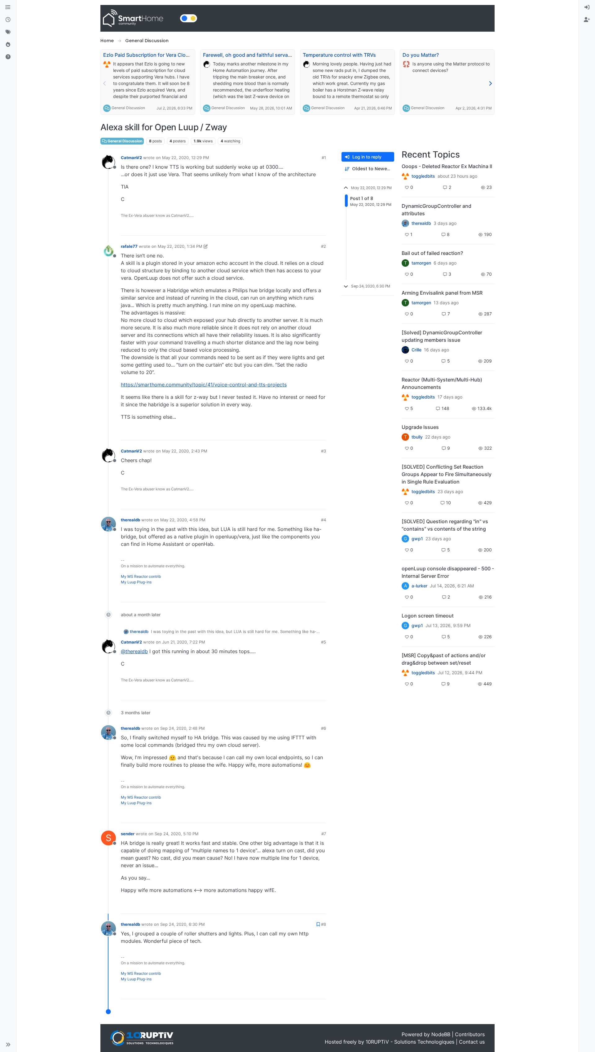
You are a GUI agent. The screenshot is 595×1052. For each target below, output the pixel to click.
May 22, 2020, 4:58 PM (182, 519)
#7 (323, 833)
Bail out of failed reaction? (432, 253)
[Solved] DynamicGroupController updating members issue (442, 336)
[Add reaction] (286, 228)
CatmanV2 (131, 157)
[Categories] (8, 7)
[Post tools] (320, 228)
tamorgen (421, 263)
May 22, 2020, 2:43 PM (184, 450)
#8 (323, 924)
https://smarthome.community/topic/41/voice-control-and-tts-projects (204, 384)
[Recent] (8, 20)
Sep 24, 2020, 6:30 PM (182, 924)
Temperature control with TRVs (339, 55)
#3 (323, 450)
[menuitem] (587, 7)
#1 (324, 157)
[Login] (587, 7)
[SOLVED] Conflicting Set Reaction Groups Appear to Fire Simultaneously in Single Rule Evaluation (446, 474)
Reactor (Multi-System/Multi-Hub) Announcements (442, 383)
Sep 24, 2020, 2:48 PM (182, 728)
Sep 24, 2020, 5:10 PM (177, 833)
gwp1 (417, 539)
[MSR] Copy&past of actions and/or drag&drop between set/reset (444, 659)
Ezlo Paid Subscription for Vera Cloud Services (158, 55)
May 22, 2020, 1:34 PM (180, 246)
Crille (416, 350)
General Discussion (128, 107)
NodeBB (440, 1034)
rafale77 (129, 246)
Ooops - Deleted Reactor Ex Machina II (447, 166)
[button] (8, 1045)
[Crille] (405, 350)
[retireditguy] (405, 176)
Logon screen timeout (428, 616)
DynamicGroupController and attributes (436, 209)
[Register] (587, 20)
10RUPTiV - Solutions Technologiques (410, 1042)
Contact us (472, 1042)
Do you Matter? (421, 55)
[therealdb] (405, 223)
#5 (323, 642)
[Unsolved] (8, 57)
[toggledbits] (405, 397)
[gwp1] (405, 491)
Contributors (470, 1034)
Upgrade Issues (420, 427)
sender (127, 833)
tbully (417, 437)
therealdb (130, 519)
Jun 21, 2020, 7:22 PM (183, 642)
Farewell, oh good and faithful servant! (248, 55)
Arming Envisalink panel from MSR (442, 293)
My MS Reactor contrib (141, 576)
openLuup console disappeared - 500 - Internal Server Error (448, 572)
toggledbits (423, 176)
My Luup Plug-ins (136, 582)
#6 (323, 728)
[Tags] (8, 32)
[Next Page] (490, 83)
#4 (323, 519)
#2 (323, 246)
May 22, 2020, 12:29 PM (185, 157)
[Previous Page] (104, 83)
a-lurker (419, 586)
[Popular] (8, 45)
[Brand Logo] (139, 18)
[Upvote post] (297, 228)
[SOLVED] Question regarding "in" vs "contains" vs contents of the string (445, 525)
